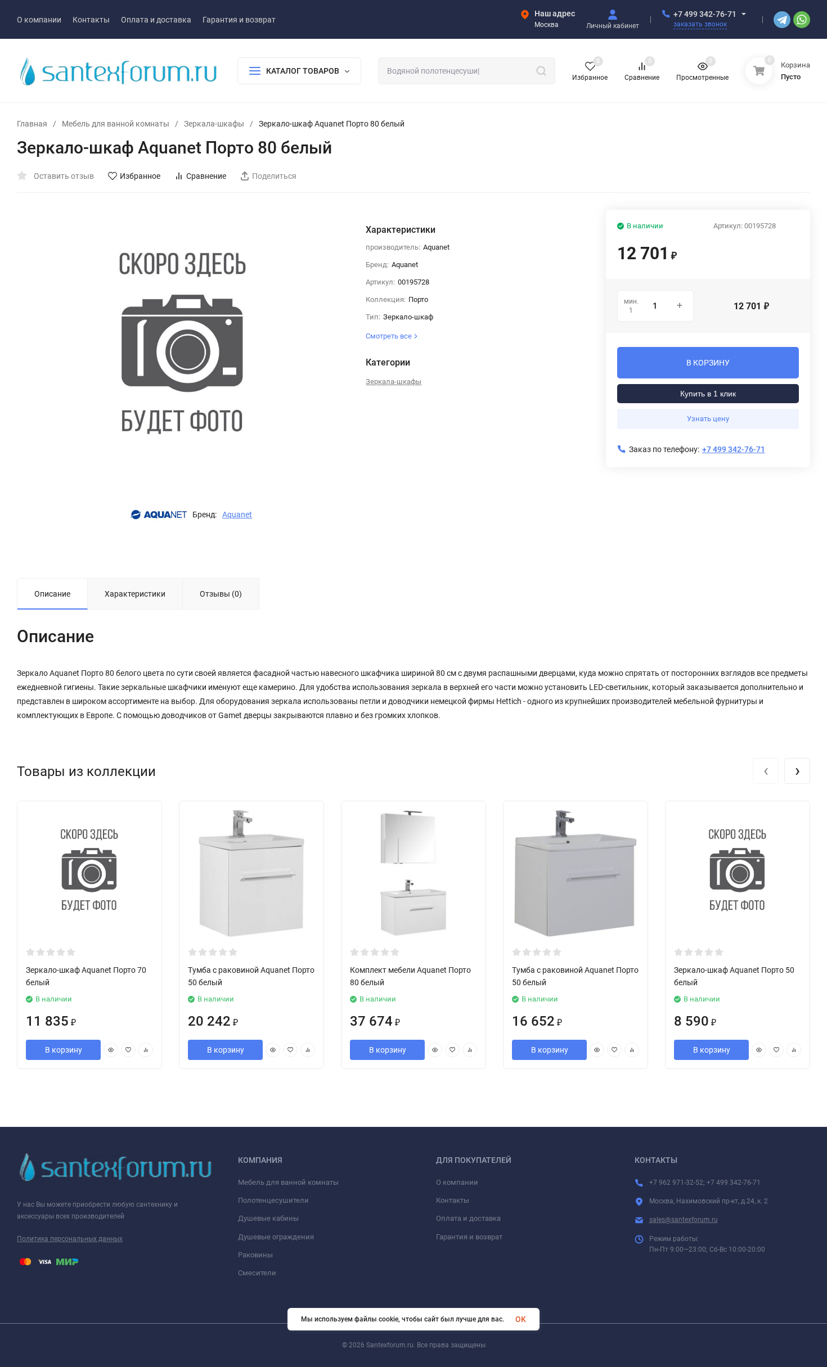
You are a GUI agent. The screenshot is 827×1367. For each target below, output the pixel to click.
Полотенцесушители (273, 1200)
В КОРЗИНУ (708, 362)
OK (520, 1319)
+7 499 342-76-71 (704, 14)
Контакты (452, 1200)
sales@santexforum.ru (683, 1220)
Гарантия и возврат (469, 1237)
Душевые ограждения (276, 1237)
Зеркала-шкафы (214, 124)
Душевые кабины (268, 1218)
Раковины (255, 1255)
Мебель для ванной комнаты (115, 124)
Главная (32, 124)
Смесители (257, 1273)
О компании (457, 1182)
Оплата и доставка (468, 1218)
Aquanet (237, 514)
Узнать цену (708, 418)
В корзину (63, 1049)
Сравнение (206, 176)
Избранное (140, 176)
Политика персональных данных (70, 1239)
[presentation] (766, 771)
